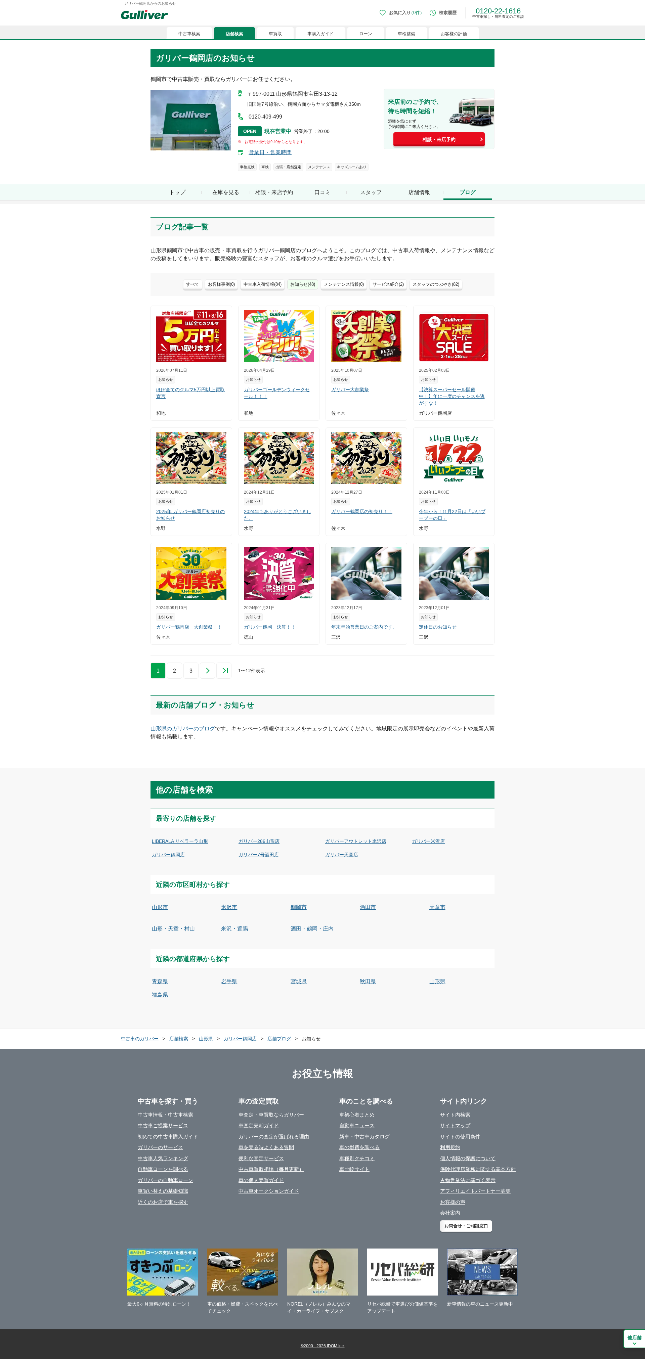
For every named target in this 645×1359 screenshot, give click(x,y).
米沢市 (229, 907)
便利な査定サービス (261, 1158)
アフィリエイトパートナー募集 (475, 1191)
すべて (192, 284)
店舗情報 (419, 192)
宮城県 (299, 981)
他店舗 (635, 1337)
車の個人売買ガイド (261, 1180)
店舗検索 (234, 33)
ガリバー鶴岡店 (168, 854)
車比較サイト (354, 1169)
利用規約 (450, 1147)
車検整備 (406, 33)
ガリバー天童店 (341, 854)
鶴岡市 (299, 907)
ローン (365, 33)
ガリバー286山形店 (259, 841)
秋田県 (368, 981)
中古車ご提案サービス (163, 1125)
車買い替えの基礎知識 (163, 1191)
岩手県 (229, 981)
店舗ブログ (279, 1038)
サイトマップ (455, 1125)
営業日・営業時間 (270, 152)
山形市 (160, 907)
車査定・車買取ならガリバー (271, 1115)
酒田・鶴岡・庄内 (312, 929)
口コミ (322, 192)
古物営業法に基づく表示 (468, 1180)
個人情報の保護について (468, 1158)
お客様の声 (452, 1202)
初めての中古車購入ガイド (168, 1136)
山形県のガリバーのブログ (182, 728)
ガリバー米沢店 (428, 841)
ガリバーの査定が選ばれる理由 (274, 1136)
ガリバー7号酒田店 (259, 854)
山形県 (437, 981)
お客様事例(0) (221, 284)
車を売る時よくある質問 (266, 1147)
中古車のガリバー (140, 1038)
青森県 (160, 981)
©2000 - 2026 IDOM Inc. (323, 1346)
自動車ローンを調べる (163, 1169)
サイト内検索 (455, 1115)
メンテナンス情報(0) (344, 284)
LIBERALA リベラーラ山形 (180, 841)
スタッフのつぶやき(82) (436, 284)
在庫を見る (225, 192)
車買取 (275, 33)
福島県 (160, 995)
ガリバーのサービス (160, 1147)
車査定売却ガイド (259, 1125)
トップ (177, 192)
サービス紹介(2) (388, 284)
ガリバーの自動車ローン (165, 1180)
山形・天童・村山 (173, 929)
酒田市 (368, 907)
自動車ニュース (357, 1125)
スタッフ (371, 192)
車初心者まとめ (357, 1115)
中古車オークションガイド (269, 1191)
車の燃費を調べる (359, 1147)
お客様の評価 (454, 33)
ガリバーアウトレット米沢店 (355, 841)
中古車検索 (189, 33)
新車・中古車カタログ (364, 1136)
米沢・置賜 (234, 929)
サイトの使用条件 (460, 1136)
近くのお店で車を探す (163, 1202)
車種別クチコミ (357, 1158)
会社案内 (450, 1213)
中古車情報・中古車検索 (165, 1115)
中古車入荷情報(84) (263, 284)
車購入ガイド (320, 33)
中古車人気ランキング (163, 1158)
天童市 (437, 907)
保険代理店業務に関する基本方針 (478, 1169)
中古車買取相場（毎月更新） (271, 1169)
